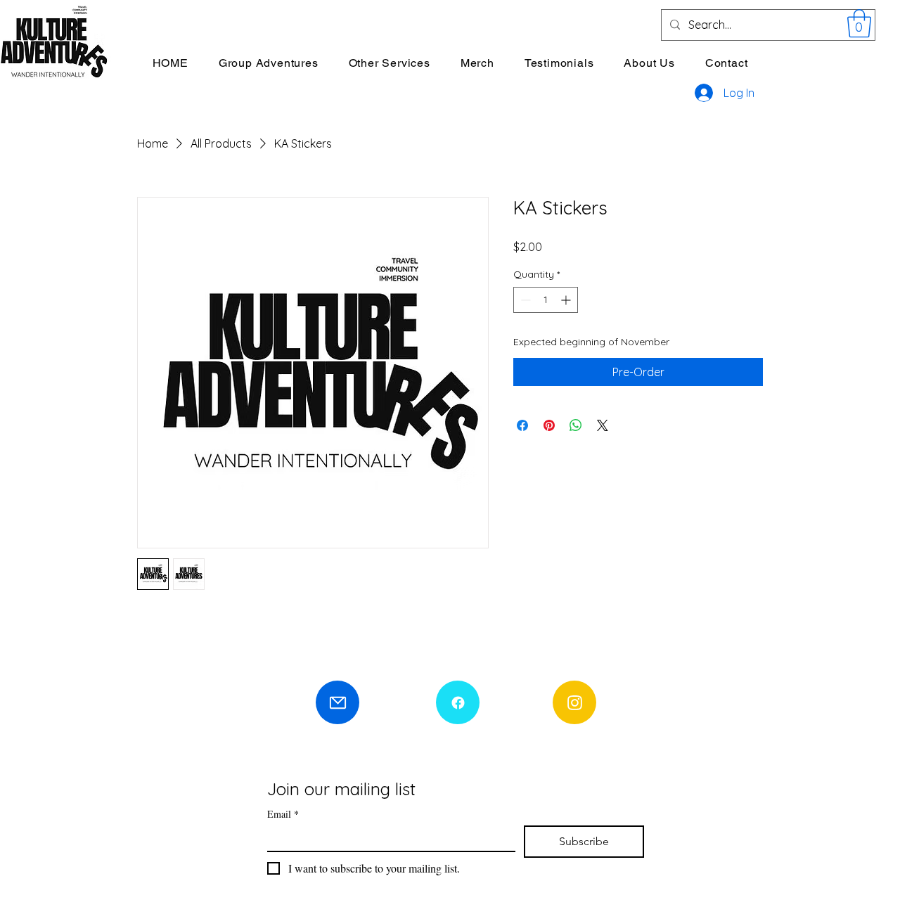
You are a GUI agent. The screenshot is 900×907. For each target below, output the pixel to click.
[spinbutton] (545, 300)
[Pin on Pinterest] (549, 425)
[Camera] (574, 702)
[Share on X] (602, 425)
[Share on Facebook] (522, 425)
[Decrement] (524, 300)
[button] (859, 23)
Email (283, 814)
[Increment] (567, 300)
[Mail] (337, 702)
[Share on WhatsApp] (575, 425)
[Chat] (458, 702)
